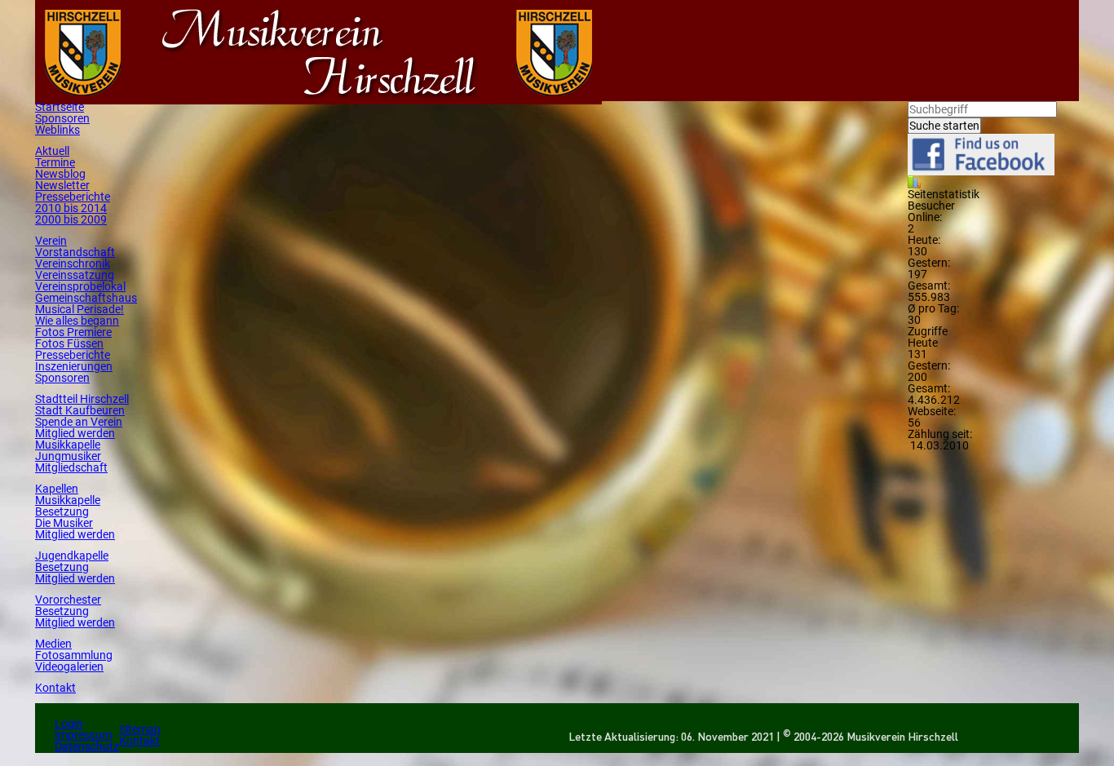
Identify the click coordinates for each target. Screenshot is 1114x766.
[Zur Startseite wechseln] (82, 98)
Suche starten (944, 125)
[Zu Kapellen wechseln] (554, 98)
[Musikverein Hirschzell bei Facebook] (981, 169)
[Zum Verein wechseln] (318, 98)
